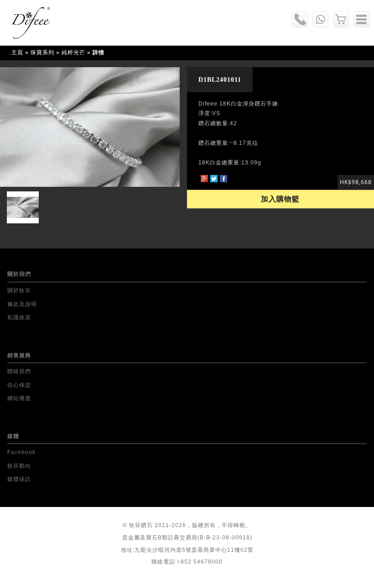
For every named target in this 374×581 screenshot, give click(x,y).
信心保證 (19, 385)
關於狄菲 (19, 290)
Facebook (21, 452)
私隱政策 (19, 317)
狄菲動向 (19, 466)
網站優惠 (19, 398)
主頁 (17, 52)
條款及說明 (22, 304)
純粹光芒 (73, 52)
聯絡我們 (19, 371)
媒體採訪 (19, 479)
